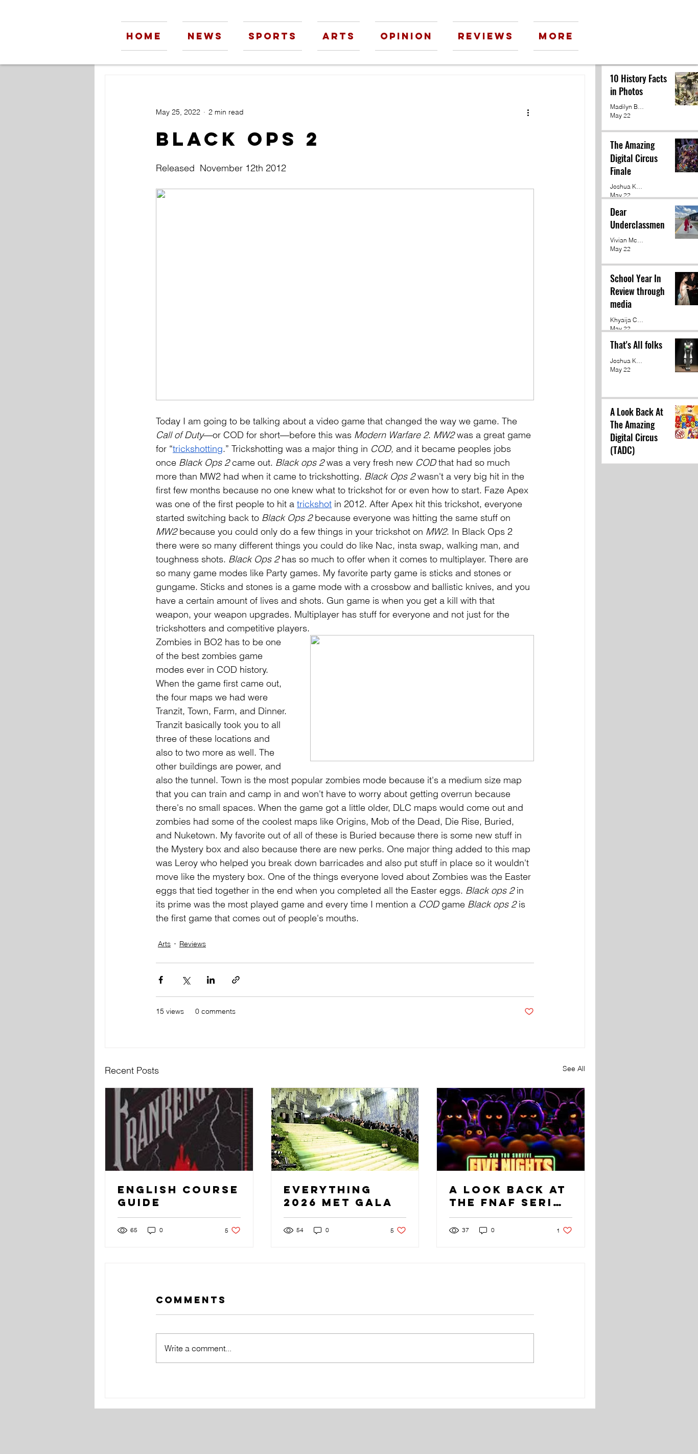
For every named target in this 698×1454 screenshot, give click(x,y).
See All (574, 1068)
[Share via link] (236, 980)
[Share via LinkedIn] (211, 980)
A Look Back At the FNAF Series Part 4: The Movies (509, 1196)
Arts (164, 943)
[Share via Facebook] (161, 980)
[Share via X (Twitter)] (186, 980)
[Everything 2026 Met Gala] (345, 1129)
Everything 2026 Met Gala (338, 1196)
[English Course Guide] (179, 1129)
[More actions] (528, 112)
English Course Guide (178, 1196)
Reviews (192, 943)
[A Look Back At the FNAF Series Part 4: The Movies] (511, 1129)
